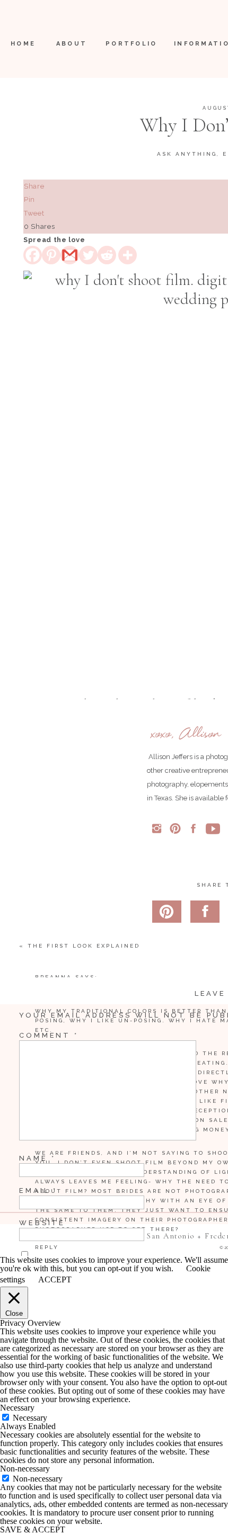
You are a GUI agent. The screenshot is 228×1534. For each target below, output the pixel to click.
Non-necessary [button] (25, 1468)
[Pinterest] (51, 255)
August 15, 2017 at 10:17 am (93, 986)
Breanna (53, 977)
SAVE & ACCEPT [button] (32, 1529)
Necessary (30, 1417)
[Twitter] (88, 255)
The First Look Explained (84, 946)
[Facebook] (32, 255)
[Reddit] (107, 255)
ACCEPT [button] (55, 1280)
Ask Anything (187, 154)
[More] (127, 255)
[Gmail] (69, 255)
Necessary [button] (17, 1407)
